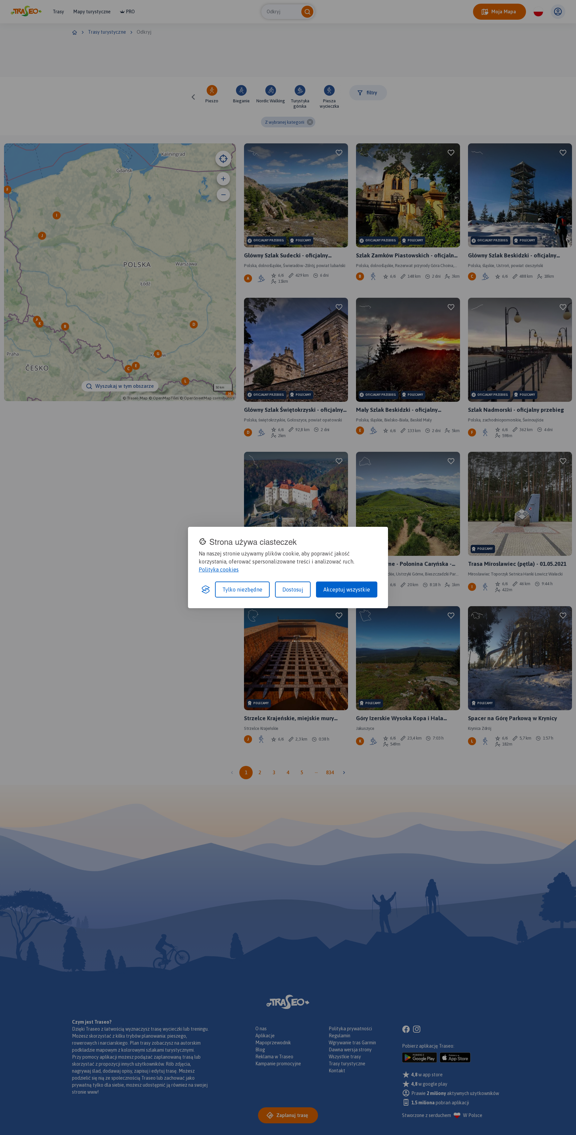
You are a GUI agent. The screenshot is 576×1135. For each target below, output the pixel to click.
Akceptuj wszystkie (346, 590)
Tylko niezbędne (242, 590)
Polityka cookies (219, 569)
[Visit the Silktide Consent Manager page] (206, 590)
